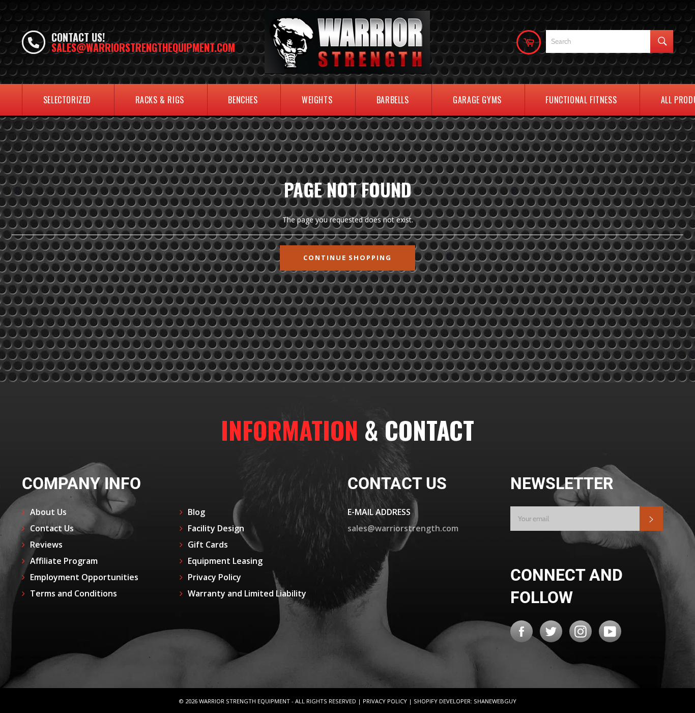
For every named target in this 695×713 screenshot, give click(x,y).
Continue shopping (347, 257)
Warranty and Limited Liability (247, 593)
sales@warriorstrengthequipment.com (143, 47)
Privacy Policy (214, 577)
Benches (242, 100)
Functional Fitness (581, 100)
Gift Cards (208, 544)
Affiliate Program (64, 560)
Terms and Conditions (73, 593)
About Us (48, 512)
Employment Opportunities (84, 577)
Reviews (46, 544)
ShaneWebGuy (495, 701)
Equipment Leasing (225, 560)
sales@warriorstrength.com (402, 528)
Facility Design (216, 528)
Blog (196, 512)
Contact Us (52, 528)
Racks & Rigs (159, 100)
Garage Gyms (477, 100)
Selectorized (67, 100)
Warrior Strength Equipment (244, 701)
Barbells (393, 100)
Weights (317, 100)
